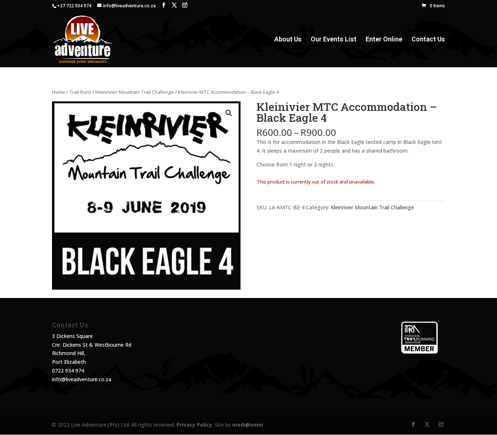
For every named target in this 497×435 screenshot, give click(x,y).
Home (58, 92)
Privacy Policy (194, 424)
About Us (288, 40)
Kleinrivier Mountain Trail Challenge (134, 92)
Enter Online (384, 40)
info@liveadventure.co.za (81, 379)
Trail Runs (80, 92)
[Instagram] (184, 5)
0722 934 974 (68, 370)
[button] (228, 113)
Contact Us (428, 40)
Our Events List (334, 40)
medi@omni (247, 424)
